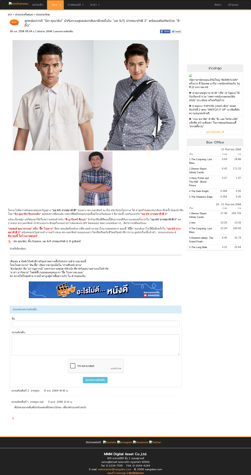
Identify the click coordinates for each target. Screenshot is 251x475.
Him (193, 222)
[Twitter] (155, 442)
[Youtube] (109, 442)
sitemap (121, 473)
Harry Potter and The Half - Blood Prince (199, 182)
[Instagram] (124, 442)
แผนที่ (110, 473)
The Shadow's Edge (201, 196)
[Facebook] (140, 442)
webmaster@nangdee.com (114, 469)
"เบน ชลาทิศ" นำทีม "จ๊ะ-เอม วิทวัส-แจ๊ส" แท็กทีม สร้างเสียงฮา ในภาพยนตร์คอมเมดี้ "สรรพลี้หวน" (213, 123)
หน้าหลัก (37, 5)
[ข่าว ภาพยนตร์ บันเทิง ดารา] (18, 3)
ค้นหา (217, 5)
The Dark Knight (200, 191)
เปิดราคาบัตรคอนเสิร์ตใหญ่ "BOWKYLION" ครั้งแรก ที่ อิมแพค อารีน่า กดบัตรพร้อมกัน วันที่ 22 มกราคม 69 (214, 83)
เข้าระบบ (233, 5)
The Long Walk (199, 247)
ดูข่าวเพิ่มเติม (214, 132)
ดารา (93, 5)
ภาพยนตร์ (74, 5)
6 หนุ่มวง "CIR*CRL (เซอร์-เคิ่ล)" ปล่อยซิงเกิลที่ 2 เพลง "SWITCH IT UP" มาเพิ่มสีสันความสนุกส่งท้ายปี (214, 109)
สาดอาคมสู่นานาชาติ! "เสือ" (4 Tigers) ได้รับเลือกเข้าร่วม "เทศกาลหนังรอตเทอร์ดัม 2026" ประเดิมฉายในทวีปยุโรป (214, 96)
